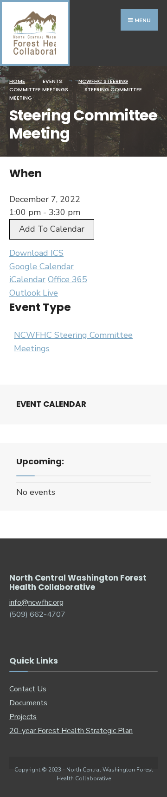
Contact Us (27, 689)
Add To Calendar (51, 228)
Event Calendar (51, 404)
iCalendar (27, 279)
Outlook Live (33, 292)
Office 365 (67, 279)
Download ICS (36, 253)
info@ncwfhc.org (36, 602)
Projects (23, 717)
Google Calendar (41, 266)
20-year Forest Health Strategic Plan (71, 731)
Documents (28, 703)
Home (17, 81)
